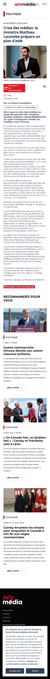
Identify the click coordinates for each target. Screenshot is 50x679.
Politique (13, 14)
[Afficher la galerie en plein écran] (44, 48)
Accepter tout (15, 671)
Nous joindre (8, 610)
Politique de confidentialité (14, 624)
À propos (6, 614)
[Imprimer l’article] (44, 87)
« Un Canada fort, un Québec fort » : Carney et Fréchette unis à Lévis (24, 441)
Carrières (6, 617)
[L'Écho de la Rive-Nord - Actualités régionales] (24, 4)
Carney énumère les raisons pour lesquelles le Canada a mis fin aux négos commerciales (23, 532)
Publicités (7, 621)
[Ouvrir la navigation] (5, 4)
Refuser (35, 671)
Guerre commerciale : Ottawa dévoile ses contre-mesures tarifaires (23, 351)
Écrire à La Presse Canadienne (21, 107)
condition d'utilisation (28, 664)
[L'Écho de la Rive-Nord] (12, 599)
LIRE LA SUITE (13, 387)
